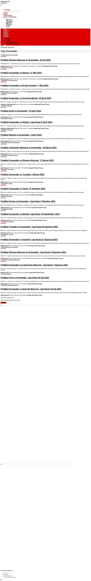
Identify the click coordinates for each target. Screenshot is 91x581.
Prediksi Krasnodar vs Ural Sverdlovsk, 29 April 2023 (26, 98)
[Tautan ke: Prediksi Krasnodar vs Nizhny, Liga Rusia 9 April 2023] (7, 118)
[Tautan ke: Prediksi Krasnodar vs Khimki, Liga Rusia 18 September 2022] (7, 209)
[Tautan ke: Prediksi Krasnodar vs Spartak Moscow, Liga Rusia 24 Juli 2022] (9, 285)
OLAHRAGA (3, 104)
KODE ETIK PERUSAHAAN (9, 577)
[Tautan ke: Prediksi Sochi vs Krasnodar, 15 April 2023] (6, 105)
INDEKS (5, 573)
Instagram (10, 21)
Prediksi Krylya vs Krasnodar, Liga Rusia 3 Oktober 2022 (28, 201)
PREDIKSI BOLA (4, 66)
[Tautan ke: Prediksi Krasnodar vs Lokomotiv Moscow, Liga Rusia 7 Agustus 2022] (10, 259)
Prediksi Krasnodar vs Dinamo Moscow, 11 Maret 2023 (27, 160)
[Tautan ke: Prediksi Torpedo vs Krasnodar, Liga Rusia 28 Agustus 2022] (7, 221)
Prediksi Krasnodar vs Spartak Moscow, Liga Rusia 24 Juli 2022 (31, 289)
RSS (8, 26)
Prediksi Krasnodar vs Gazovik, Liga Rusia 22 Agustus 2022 (29, 239)
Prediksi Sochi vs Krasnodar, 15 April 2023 (21, 110)
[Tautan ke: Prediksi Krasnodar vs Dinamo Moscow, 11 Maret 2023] (9, 155)
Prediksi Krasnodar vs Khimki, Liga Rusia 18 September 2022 (30, 214)
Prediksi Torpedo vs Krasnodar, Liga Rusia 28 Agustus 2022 (29, 226)
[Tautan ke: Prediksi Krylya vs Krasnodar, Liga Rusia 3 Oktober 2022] (7, 196)
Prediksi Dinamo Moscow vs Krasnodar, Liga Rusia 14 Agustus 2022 (33, 252)
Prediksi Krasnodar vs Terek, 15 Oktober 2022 (23, 188)
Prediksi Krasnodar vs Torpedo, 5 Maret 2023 (22, 174)
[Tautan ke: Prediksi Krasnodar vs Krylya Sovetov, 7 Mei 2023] (9, 80)
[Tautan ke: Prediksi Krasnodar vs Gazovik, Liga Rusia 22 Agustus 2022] (7, 234)
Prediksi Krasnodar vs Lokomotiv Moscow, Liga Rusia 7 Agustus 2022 (34, 265)
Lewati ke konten (5, 1)
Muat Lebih (3, 302)
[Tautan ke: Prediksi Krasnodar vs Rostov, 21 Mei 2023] (7, 67)
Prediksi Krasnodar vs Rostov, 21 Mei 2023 (21, 72)
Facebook (10, 19)
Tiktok (9, 25)
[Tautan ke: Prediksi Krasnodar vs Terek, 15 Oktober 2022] (6, 183)
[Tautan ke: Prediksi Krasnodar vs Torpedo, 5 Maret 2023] (7, 169)
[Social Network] (3, 18)
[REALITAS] (4, 3)
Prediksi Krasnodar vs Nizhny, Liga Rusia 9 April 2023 (26, 122)
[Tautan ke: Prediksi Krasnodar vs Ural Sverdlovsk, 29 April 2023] (9, 93)
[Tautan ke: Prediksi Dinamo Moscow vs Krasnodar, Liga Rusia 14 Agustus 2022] (9, 247)
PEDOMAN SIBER (7, 576)
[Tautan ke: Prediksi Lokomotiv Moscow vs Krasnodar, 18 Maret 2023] (10, 142)
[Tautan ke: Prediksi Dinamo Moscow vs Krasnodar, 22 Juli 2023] (9, 55)
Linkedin (9, 22)
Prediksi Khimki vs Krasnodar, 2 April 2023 (21, 135)
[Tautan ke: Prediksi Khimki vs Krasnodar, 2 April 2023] (7, 129)
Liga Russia (3, 56)
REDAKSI (5, 574)
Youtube (9, 24)
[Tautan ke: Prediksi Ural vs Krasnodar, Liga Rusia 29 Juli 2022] (6, 274)
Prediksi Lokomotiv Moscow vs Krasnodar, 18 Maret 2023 (29, 147)
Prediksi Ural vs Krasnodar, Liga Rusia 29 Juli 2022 (25, 277)
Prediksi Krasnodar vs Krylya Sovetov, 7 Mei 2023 (24, 85)
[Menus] (1, 4)
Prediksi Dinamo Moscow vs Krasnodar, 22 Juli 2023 (26, 60)
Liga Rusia (3, 107)
